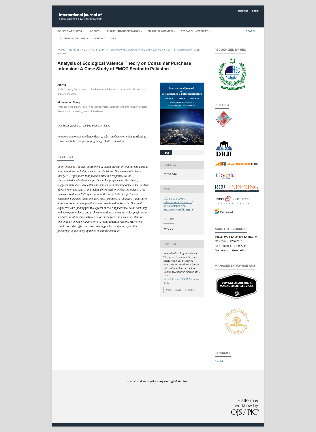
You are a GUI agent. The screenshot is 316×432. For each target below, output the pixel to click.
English (219, 361)
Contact (99, 38)
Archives (73, 49)
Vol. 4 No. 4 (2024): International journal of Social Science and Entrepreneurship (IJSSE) (141, 49)
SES (113, 38)
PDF (167, 152)
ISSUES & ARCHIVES (69, 31)
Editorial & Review (160, 31)
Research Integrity (194, 31)
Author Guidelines (73, 38)
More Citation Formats (181, 289)
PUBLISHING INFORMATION (123, 31)
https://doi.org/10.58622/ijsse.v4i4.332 (86, 125)
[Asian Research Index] (223, 127)
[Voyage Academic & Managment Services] (237, 299)
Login (255, 10)
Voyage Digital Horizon (173, 381)
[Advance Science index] (237, 165)
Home (61, 49)
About (94, 31)
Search (250, 31)
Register (243, 10)
